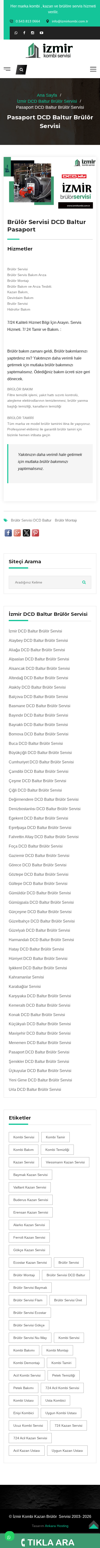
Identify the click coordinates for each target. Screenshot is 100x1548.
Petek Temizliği (63, 1375)
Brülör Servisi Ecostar (29, 1313)
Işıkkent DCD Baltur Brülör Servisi (38, 968)
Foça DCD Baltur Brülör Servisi (36, 846)
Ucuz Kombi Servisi (28, 1425)
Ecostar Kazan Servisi (30, 1262)
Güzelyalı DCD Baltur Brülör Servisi (39, 930)
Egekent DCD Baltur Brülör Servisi (38, 818)
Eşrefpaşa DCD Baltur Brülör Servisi (40, 828)
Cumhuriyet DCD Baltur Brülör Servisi (41, 762)
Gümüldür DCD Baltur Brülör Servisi (40, 893)
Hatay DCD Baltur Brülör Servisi (36, 949)
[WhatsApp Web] (16, 33)
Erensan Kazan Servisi (30, 1212)
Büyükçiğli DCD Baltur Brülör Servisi (40, 753)
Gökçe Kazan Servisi (29, 1250)
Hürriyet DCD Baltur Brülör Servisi (38, 959)
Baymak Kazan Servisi (30, 1175)
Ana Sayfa (47, 95)
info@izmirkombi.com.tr (70, 21)
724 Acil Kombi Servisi (62, 1388)
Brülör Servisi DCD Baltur (31, 520)
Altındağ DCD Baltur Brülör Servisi (38, 678)
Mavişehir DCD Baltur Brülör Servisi (40, 1033)
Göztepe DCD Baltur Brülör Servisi (38, 874)
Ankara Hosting (56, 1526)
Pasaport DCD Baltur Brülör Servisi (39, 1052)
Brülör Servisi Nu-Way (30, 1338)
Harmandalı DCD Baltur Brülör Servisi (41, 940)
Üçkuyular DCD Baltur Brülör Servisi (40, 1071)
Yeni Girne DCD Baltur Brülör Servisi (40, 1080)
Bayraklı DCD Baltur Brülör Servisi (38, 725)
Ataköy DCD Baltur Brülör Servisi (37, 687)
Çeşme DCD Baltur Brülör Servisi (37, 781)
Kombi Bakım (23, 1150)
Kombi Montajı (57, 1350)
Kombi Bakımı (24, 1350)
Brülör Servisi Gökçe (29, 1325)
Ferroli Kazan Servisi (29, 1237)
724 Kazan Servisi (68, 1425)
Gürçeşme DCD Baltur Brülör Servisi (40, 912)
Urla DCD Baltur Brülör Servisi (35, 1089)
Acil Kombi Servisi (27, 1375)
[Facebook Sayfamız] (24, 33)
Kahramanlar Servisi (26, 977)
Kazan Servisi (23, 1162)
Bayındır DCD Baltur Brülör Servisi (38, 715)
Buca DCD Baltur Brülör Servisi (36, 743)
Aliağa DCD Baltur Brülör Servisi (37, 650)
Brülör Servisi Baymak (30, 1288)
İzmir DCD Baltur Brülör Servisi (47, 101)
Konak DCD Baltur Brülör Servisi (37, 1015)
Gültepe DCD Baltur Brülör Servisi (38, 884)
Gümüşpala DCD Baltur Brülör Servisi (41, 902)
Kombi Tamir (55, 1137)
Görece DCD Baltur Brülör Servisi (38, 865)
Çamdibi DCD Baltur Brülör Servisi (38, 771)
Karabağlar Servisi (25, 986)
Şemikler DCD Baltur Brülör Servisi (39, 1061)
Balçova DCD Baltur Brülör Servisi (38, 697)
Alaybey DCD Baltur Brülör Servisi (38, 640)
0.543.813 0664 (28, 21)
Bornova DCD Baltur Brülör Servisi (38, 734)
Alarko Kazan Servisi (29, 1225)
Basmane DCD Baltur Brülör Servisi (39, 706)
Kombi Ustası (23, 1400)
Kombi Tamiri (61, 1363)
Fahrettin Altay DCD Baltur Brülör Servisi (44, 837)
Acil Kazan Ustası (26, 1451)
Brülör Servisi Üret (68, 1300)
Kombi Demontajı (26, 1363)
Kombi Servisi (23, 1137)
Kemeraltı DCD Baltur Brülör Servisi (39, 1005)
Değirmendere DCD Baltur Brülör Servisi (44, 799)
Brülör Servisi (68, 1262)
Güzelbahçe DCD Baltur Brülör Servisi (42, 921)
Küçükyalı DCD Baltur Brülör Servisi (40, 1024)
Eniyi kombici (23, 1413)
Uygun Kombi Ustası (61, 1413)
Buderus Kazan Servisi (30, 1200)
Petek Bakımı (23, 1388)
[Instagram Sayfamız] (32, 33)
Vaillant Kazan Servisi (29, 1187)
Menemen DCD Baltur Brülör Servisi (40, 1043)
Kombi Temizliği (57, 1150)
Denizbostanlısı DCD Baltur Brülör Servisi (45, 809)
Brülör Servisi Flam (27, 1300)
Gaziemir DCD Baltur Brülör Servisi (39, 856)
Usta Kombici (55, 1400)
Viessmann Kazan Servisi (65, 1162)
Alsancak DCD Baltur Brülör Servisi (39, 668)
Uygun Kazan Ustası (67, 1451)
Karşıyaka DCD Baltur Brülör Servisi (40, 996)
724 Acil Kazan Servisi (30, 1438)
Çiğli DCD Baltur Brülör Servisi (35, 790)
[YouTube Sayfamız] (41, 33)
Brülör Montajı (66, 520)
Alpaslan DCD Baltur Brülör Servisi (39, 659)
